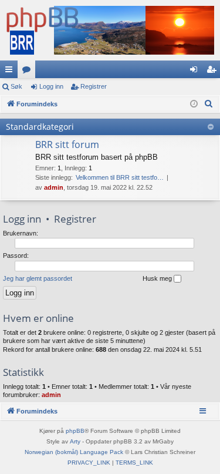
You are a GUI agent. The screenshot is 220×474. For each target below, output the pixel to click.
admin (53, 187)
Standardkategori (40, 126)
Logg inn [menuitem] (195, 71)
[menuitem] (209, 104)
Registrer (93, 86)
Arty (75, 441)
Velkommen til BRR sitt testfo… (120, 177)
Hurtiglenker (11, 71)
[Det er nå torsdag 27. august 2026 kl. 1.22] (194, 104)
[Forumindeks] (110, 30)
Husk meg (158, 278)
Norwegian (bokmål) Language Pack (74, 452)
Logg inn (51, 86)
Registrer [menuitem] (213, 71)
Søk (16, 86)
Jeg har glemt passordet (37, 278)
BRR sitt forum (67, 144)
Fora (28, 71)
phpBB (75, 431)
